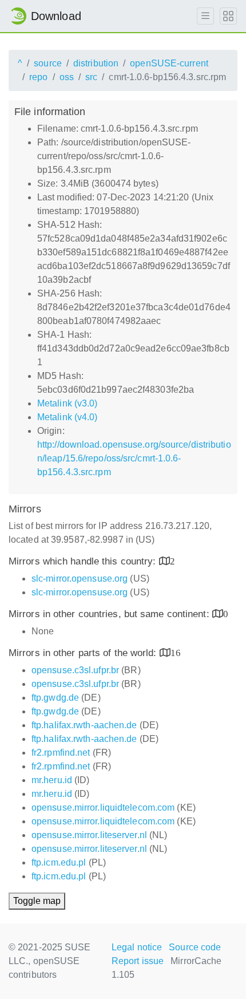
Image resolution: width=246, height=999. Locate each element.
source (48, 63)
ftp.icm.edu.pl (58, 862)
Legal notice (137, 947)
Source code (195, 947)
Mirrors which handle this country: (84, 561)
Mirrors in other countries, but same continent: (110, 614)
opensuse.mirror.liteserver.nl (89, 835)
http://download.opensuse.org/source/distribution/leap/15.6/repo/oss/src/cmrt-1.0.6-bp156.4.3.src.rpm (134, 458)
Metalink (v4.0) (67, 417)
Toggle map (37, 901)
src (91, 77)
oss (66, 77)
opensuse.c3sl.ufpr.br (75, 670)
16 (175, 652)
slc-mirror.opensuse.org (79, 578)
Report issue (138, 961)
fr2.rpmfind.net (60, 752)
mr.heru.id (51, 780)
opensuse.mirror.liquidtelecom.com (102, 807)
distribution (95, 63)
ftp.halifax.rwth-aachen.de (84, 725)
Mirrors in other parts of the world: (84, 652)
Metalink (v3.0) (67, 403)
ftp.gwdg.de (55, 697)
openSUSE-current (169, 63)
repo (38, 77)
